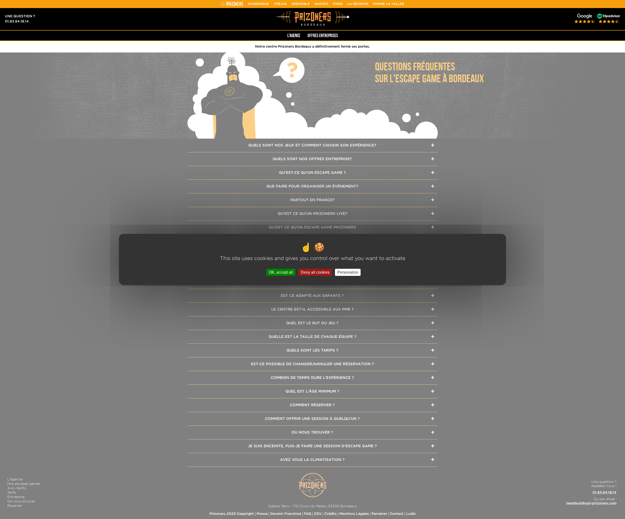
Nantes (321, 4)
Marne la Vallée (388, 4)
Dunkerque (258, 4)
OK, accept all (281, 272)
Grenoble (301, 4)
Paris (338, 4)
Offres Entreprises (323, 35)
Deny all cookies (315, 272)
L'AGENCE (293, 35)
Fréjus (280, 4)
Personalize (347, 272)
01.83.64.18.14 (17, 21)
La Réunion (357, 4)
